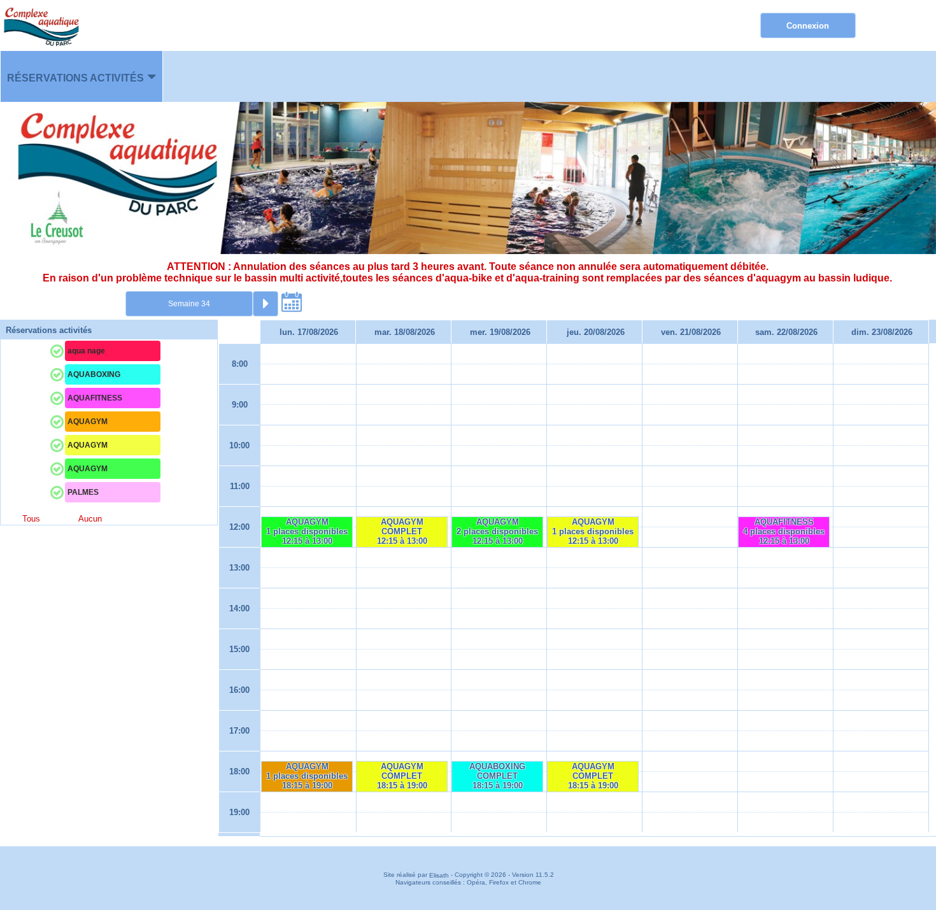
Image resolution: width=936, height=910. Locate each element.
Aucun (90, 518)
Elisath (440, 875)
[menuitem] (81, 76)
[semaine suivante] (265, 303)
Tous (31, 518)
